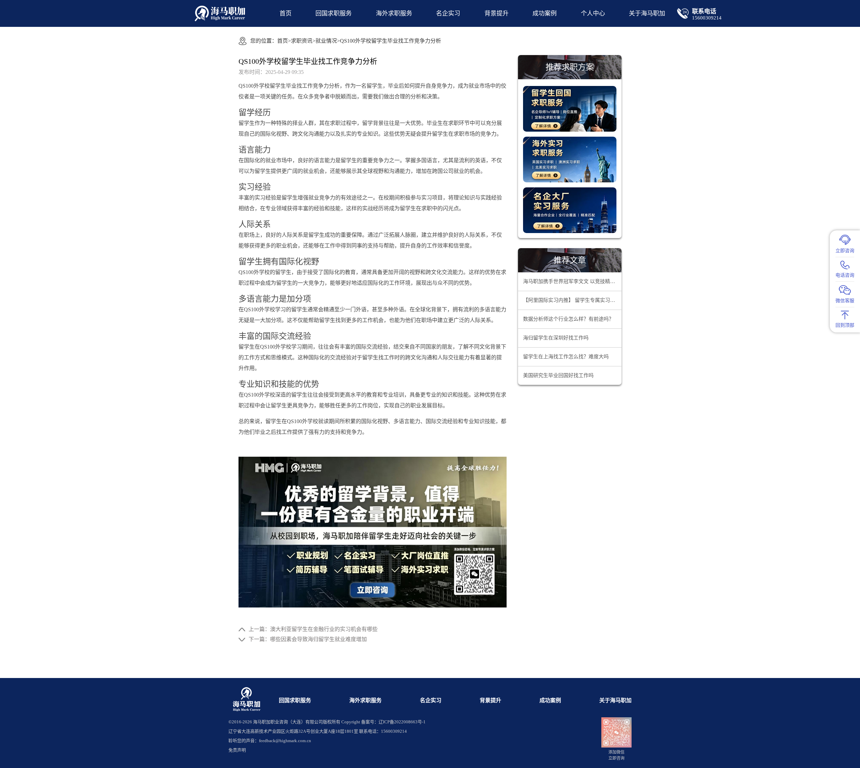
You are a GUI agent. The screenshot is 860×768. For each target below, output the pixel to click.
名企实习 (448, 13)
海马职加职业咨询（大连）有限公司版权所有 (296, 721)
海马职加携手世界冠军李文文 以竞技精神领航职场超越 (572, 281)
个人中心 (593, 13)
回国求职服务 (333, 13)
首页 (286, 13)
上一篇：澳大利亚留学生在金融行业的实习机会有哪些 (313, 629)
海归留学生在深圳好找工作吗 (556, 338)
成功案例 (544, 13)
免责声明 (237, 750)
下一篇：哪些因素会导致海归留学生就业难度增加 (308, 639)
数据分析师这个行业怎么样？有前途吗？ (568, 319)
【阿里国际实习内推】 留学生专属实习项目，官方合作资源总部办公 (572, 300)
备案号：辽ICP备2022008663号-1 (393, 721)
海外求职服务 (394, 13)
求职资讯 (301, 41)
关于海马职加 (615, 700)
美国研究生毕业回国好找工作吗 (558, 375)
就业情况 (326, 41)
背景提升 (496, 13)
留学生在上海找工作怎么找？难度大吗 (566, 356)
